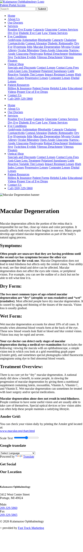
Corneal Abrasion (36, 43)
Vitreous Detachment (50, 57)
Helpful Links (58, 88)
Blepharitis (44, 40)
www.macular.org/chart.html (17, 430)
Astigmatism (29, 40)
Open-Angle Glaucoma (54, 50)
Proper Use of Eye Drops (32, 91)
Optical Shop (16, 64)
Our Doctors (15, 22)
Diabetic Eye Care (30, 33)
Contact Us (14, 95)
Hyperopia (19, 46)
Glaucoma (51, 29)
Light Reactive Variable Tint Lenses (41, 72)
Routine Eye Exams (20, 29)
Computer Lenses (59, 78)
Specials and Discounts (22, 67)
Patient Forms (40, 88)
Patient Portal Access (12, 5)
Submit (42, 8)
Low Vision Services (55, 33)
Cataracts (38, 29)
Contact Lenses (46, 67)
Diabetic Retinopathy (61, 43)
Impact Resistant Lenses (59, 74)
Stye (10, 57)
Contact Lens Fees (67, 67)
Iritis (29, 46)
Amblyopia (14, 40)
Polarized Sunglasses (54, 71)
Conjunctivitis (16, 43)
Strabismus (75, 53)
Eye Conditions (17, 36)
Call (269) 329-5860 (20, 98)
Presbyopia (36, 53)
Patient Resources (18, 84)
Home (11, 15)
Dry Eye (13, 33)
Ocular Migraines (28, 50)
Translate (28, 456)
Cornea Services (68, 29)
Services (13, 26)
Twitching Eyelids (25, 57)
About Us (14, 19)
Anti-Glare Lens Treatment (24, 71)
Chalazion (70, 40)
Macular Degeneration (46, 46)
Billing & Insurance (20, 88)
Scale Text (6, 438)
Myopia (66, 46)
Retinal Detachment (56, 53)
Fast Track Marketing (31, 528)
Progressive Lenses (36, 78)
